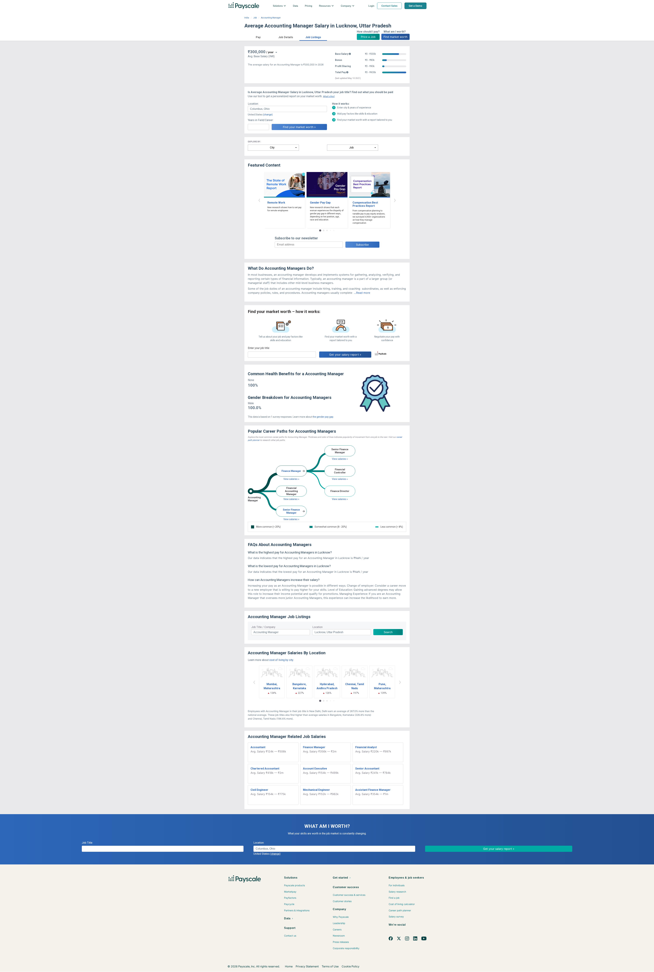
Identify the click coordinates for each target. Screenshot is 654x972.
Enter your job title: (259, 348)
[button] (258, 37)
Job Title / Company (263, 627)
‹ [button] (259, 200)
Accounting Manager (271, 18)
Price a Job (368, 37)
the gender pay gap (323, 416)
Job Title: (87, 842)
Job (255, 18)
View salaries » (291, 479)
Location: (253, 103)
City (272, 147)
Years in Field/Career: (260, 120)
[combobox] (287, 109)
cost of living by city (281, 660)
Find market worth (395, 37)
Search (388, 632)
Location (317, 627)
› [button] (395, 200)
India (246, 18)
